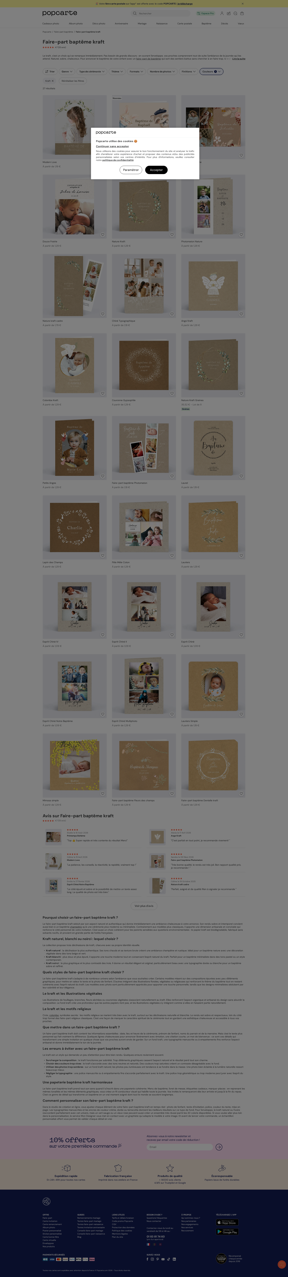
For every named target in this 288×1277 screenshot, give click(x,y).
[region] (145, 153)
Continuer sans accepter (112, 146)
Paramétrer (131, 170)
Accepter (156, 170)
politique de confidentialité (118, 160)
